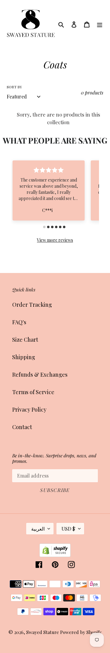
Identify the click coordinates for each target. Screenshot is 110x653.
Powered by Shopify (81, 632)
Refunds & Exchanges (40, 374)
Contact (22, 427)
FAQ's (19, 322)
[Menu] (99, 24)
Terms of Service (33, 392)
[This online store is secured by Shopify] (55, 555)
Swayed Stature (42, 632)
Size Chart (25, 339)
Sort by (14, 86)
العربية (38, 528)
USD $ (68, 528)
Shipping (23, 357)
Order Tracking (32, 304)
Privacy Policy (29, 409)
